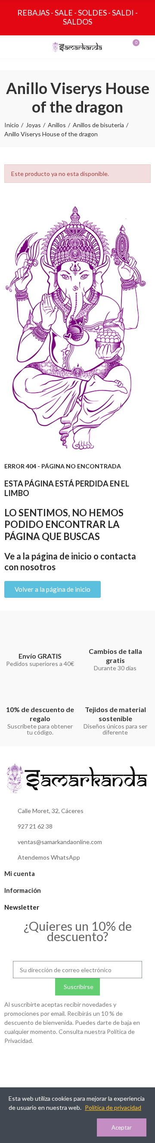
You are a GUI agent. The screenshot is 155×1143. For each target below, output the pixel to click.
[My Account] (143, 47)
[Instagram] (59, 1061)
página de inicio (61, 556)
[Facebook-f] (77, 1061)
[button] (52, 589)
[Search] (27, 47)
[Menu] (12, 47)
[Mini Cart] (127, 47)
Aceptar (122, 1127)
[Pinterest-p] (95, 1061)
